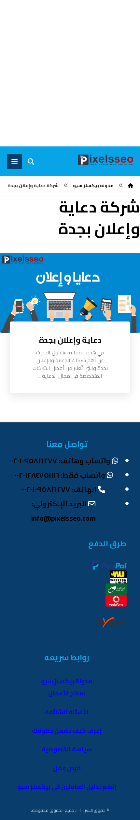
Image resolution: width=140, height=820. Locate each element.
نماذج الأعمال (67, 693)
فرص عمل (67, 768)
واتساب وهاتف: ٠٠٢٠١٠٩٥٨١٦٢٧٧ (59, 461)
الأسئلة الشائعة (67, 712)
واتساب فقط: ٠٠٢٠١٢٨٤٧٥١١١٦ (59, 475)
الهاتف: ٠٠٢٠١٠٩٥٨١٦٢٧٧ (59, 489)
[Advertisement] (70, 73)
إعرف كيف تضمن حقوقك (67, 730)
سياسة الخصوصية (67, 749)
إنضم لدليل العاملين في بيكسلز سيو (67, 786)
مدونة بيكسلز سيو (66, 681)
